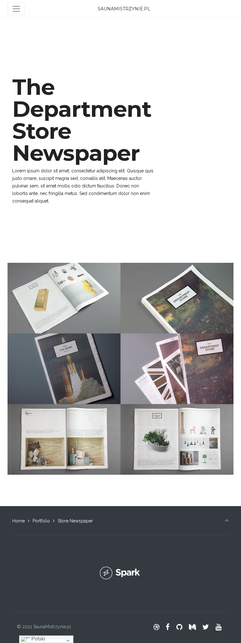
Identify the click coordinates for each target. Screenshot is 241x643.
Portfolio (41, 520)
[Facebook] (168, 627)
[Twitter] (206, 627)
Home (18, 520)
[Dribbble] (156, 627)
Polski (37, 638)
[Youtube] (218, 627)
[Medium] (192, 627)
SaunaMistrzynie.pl (124, 9)
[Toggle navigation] (16, 9)
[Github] (179, 627)
